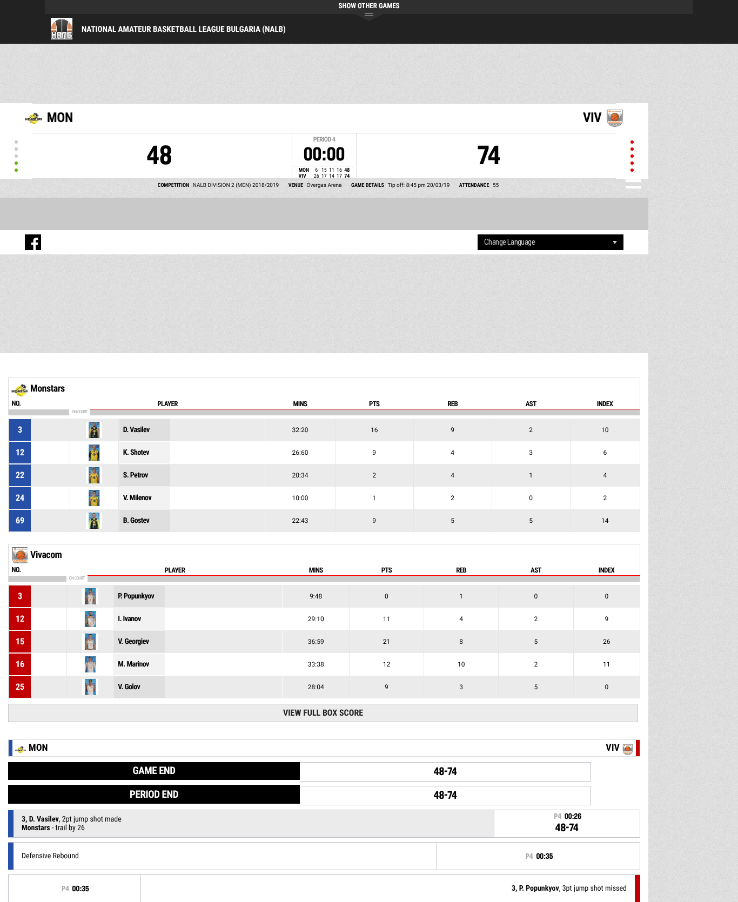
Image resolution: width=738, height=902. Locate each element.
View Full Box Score (323, 713)
